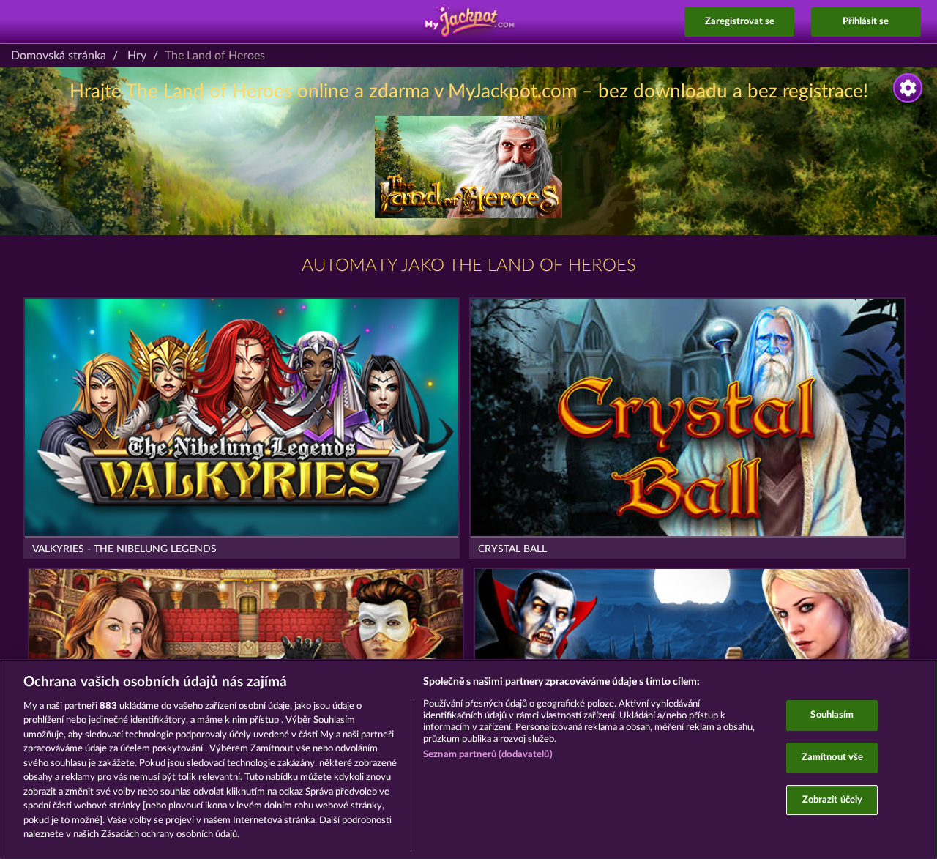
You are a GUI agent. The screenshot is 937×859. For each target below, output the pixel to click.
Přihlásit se (866, 21)
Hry (136, 56)
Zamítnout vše (833, 757)
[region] (468, 759)
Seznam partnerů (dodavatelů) (488, 754)
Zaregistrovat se (739, 21)
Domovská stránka (58, 56)
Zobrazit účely (832, 800)
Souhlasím (832, 716)
